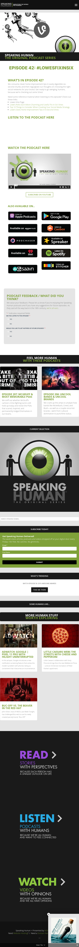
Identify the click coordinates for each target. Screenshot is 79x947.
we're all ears (52, 308)
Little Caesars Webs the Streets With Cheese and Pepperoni (60, 654)
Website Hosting (20, 933)
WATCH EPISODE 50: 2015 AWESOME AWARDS (39, 583)
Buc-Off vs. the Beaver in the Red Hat (17, 707)
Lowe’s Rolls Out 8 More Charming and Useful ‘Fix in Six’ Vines (36, 104)
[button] (76, 5)
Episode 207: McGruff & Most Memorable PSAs (17, 395)
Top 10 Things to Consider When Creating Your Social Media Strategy (40, 107)
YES (11, 319)
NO (11, 324)
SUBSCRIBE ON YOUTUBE (39, 194)
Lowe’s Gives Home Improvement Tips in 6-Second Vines (34, 109)
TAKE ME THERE (39, 590)
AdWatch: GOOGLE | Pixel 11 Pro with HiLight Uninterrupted (17, 654)
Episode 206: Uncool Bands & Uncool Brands (57, 396)
